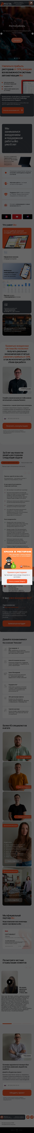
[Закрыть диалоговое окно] (31, 2)
